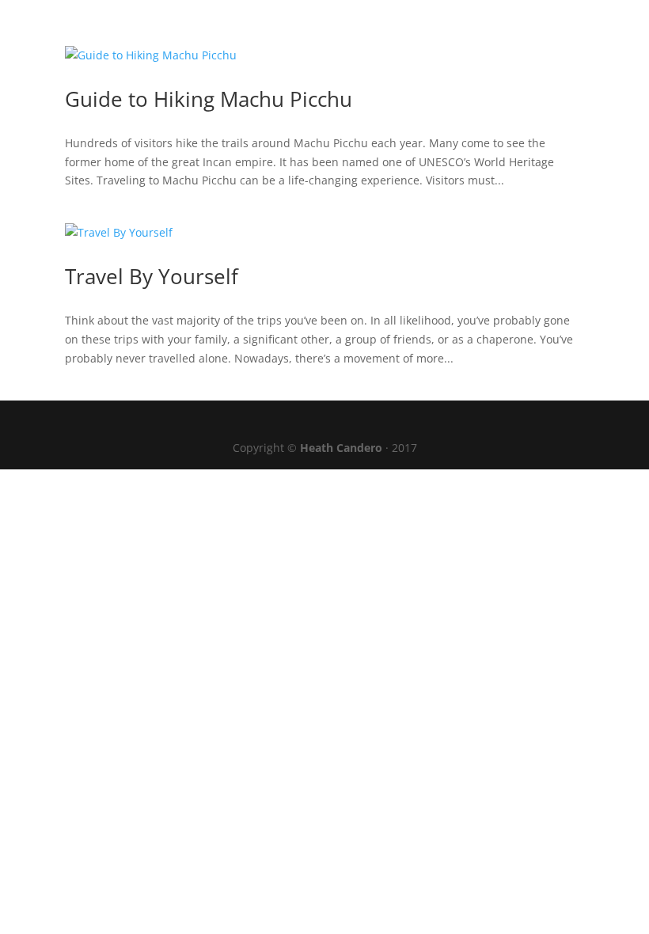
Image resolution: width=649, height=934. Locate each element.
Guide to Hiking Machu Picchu (208, 99)
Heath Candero (342, 447)
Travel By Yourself (151, 276)
